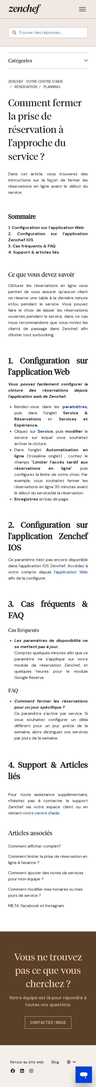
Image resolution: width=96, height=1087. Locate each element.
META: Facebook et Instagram (36, 905)
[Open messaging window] (84, 1074)
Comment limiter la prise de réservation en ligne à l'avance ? (47, 859)
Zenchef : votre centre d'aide (35, 81)
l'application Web (71, 572)
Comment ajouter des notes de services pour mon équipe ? (45, 876)
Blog (55, 1062)
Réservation (26, 86)
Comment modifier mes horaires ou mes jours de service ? (45, 892)
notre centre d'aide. (41, 813)
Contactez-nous (48, 1022)
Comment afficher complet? (34, 846)
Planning (52, 86)
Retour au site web (27, 1062)
